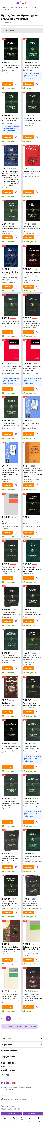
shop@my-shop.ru (9, 1070)
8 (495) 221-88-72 (8, 1066)
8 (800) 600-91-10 (9, 1063)
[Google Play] (20, 1099)
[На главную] (22, 4)
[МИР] (3, 1109)
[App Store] (6, 1099)
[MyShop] (8, 1084)
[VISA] (10, 1109)
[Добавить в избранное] (16, 84)
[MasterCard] (15, 1109)
